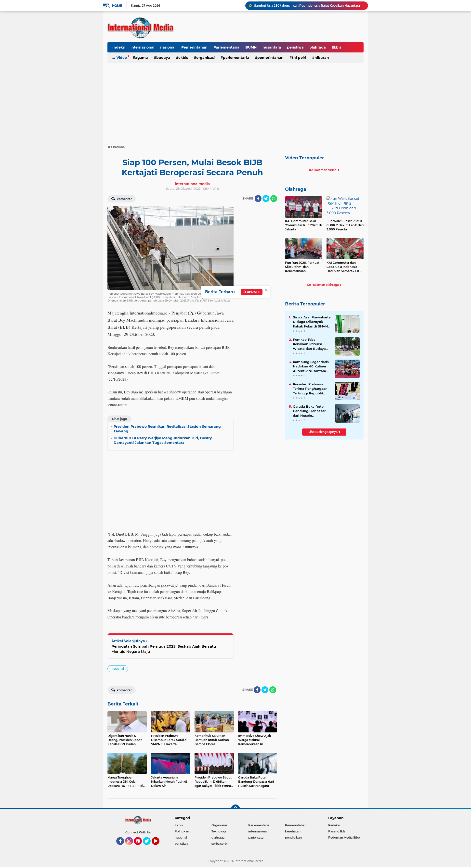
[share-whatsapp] (273, 198)
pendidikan (293, 837)
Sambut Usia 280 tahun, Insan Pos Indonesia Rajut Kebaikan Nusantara (307, 5)
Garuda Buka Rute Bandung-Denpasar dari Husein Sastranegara (309, 411)
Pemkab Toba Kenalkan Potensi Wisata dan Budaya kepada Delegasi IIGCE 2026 (311, 344)
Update (253, 292)
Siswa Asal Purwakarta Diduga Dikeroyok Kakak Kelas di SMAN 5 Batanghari (312, 321)
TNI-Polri (299, 57)
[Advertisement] (235, 101)
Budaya (163, 57)
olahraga (318, 47)
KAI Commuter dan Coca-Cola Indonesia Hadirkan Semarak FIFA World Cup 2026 (344, 267)
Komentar (124, 199)
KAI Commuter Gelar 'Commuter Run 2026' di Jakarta (303, 225)
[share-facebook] (258, 198)
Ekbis (336, 47)
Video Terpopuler (304, 158)
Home (117, 5)
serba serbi (219, 843)
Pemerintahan (194, 47)
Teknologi (218, 831)
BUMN (251, 47)
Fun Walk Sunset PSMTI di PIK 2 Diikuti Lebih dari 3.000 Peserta (345, 225)
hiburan (321, 57)
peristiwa (295, 47)
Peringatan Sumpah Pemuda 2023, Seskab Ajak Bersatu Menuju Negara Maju (163, 649)
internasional (142, 47)
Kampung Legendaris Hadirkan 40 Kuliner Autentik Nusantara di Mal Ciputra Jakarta (311, 366)
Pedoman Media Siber (344, 837)
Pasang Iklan (337, 831)
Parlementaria (226, 47)
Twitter (149, 847)
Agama (141, 57)
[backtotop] (235, 808)
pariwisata (255, 837)
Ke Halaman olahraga (323, 285)
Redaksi (334, 825)
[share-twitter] (265, 198)
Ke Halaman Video (323, 170)
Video (122, 57)
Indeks (118, 47)
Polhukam (182, 831)
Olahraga (295, 189)
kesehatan (293, 831)
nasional (167, 47)
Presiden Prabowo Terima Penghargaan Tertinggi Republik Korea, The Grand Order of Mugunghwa (310, 388)
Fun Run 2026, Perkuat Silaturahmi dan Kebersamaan (302, 267)
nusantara (271, 47)
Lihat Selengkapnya (323, 432)
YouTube (159, 847)
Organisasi (205, 57)
